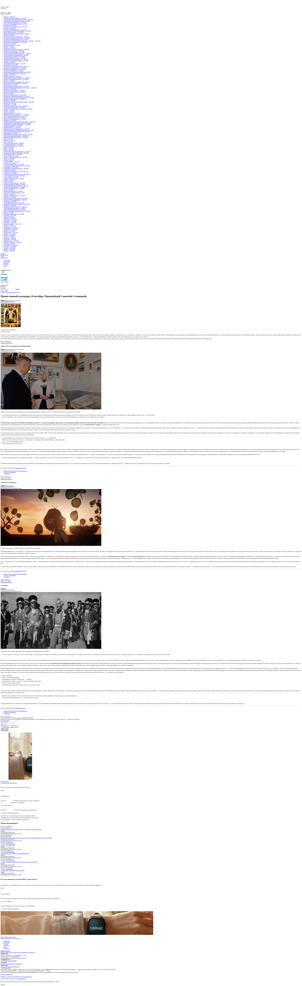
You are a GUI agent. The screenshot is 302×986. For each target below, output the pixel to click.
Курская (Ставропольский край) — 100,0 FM (16, 106)
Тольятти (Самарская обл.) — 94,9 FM (14, 188)
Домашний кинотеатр (6, 343)
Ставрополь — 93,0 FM (10, 173)
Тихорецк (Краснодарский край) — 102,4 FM (16, 185)
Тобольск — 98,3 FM (9, 243)
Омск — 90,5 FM (8, 138)
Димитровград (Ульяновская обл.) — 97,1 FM (16, 60)
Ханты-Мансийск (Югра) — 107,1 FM (14, 202)
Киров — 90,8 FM (8, 93)
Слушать (3, 828)
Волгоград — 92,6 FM (10, 43)
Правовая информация (7, 974)
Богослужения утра (6, 836)
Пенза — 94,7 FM (8, 147)
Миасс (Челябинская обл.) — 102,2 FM (14, 117)
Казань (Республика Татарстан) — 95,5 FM (15, 83)
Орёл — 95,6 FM (8, 141)
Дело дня (3, 253)
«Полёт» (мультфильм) (10, 472)
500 (2, 720)
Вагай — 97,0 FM (8, 225)
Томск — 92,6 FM (8, 190)
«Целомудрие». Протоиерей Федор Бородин (12, 870)
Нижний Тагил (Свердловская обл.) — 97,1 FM (16, 129)
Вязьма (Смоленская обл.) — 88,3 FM (14, 50)
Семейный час (9, 869)
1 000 (4, 720)
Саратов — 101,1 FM (9, 163)
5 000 (7, 720)
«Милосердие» (25, 952)
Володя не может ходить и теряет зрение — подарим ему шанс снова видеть (21, 829)
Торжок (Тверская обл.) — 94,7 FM (13, 191)
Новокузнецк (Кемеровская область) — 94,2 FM (16, 131)
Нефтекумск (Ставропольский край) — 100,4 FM (17, 124)
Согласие (9, 800)
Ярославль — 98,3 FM (10, 215)
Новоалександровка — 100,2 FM (12, 242)
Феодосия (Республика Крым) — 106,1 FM (15, 199)
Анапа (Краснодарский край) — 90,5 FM (15, 22)
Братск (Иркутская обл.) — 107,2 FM (14, 32)
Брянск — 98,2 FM (9, 35)
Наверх (3, 937)
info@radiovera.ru (5, 958)
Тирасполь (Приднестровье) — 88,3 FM (14, 184)
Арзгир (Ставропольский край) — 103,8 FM (15, 24)
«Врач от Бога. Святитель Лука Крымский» (15, 471)
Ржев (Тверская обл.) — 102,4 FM (13, 154)
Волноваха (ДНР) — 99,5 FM (11, 45)
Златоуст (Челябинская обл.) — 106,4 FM (15, 73)
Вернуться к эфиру (6, 12)
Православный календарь (13, 292)
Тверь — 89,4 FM (8, 181)
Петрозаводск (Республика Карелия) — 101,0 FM (17, 151)
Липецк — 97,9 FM (9, 110)
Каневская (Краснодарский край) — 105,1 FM (16, 86)
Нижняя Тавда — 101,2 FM (11, 241)
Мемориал (6, 948)
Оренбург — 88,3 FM (9, 140)
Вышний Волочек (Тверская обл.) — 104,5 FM (16, 49)
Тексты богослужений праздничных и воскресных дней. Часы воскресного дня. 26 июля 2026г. (26, 838)
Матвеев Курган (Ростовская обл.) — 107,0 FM (16, 114)
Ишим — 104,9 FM (9, 236)
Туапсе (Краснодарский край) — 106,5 (14, 192)
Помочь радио (4, 728)
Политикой (5, 802)
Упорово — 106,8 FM (9, 248)
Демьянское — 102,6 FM (10, 229)
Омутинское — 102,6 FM (10, 245)
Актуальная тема (10, 843)
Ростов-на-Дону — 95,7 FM (11, 155)
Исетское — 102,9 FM (9, 235)
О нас (5, 266)
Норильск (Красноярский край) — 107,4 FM (16, 136)
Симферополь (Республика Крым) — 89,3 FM (16, 168)
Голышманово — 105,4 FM (11, 228)
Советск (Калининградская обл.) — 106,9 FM (16, 171)
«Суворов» (7, 473)
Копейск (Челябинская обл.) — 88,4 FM (14, 99)
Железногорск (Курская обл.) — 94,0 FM (14, 68)
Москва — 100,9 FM (9, 16)
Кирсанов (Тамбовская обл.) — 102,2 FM (15, 94)
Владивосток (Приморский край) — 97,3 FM (16, 39)
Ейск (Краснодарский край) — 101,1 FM (15, 63)
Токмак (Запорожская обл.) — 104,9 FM (14, 187)
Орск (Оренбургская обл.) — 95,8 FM (14, 143)
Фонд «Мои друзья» (15, 952)
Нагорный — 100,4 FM (10, 239)
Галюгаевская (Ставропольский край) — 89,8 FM (17, 53)
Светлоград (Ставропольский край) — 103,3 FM (17, 165)
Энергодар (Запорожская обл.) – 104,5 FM (15, 209)
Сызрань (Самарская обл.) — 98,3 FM (14, 178)
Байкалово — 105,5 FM (10, 221)
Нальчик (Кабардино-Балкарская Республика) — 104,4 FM (19, 121)
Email (2, 790)
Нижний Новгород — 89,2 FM (12, 127)
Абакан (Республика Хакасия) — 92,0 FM (15, 18)
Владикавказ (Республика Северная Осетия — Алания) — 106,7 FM (22, 41)
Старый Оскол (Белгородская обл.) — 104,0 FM (16, 174)
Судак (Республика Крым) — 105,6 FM (14, 175)
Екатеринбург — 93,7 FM (10, 65)
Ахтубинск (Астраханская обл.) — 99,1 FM (15, 26)
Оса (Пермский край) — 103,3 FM (13, 144)
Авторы (6, 263)
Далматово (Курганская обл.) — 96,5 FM (15, 58)
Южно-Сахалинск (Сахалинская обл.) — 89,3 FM (17, 211)
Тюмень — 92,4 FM (9, 194)
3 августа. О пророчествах (8, 845)
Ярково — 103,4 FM (9, 251)
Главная (3, 292)
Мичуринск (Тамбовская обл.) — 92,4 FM (15, 119)
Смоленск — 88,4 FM (9, 170)
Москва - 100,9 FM (6, 14)
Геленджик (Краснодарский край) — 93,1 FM (16, 55)
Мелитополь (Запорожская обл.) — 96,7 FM (15, 116)
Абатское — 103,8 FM (9, 218)
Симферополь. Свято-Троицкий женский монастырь (15, 853)
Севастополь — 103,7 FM (10, 167)
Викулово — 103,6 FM (10, 226)
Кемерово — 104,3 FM (10, 89)
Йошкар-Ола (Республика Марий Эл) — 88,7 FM (17, 82)
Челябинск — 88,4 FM (10, 205)
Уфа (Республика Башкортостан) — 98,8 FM (15, 198)
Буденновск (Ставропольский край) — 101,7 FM (17, 38)
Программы (7, 260)
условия (11, 727)
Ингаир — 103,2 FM (9, 234)
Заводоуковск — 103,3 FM (11, 232)
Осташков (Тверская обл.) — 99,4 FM (14, 146)
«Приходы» (32, 952)
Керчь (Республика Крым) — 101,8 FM (14, 90)
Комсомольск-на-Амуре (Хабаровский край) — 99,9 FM (19, 97)
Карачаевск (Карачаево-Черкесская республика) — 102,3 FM (20, 87)
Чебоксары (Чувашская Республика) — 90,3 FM (16, 204)
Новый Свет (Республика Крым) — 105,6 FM (16, 137)
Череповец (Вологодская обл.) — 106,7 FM (15, 207)
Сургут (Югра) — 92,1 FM (11, 177)
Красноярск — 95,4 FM (10, 104)
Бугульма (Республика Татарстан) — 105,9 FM (16, 36)
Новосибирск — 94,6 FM (10, 133)
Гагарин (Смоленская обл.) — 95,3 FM (14, 52)
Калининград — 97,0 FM (10, 85)
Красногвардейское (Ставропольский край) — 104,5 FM (19, 102)
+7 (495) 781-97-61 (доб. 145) (18, 958)
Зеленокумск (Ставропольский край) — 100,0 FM (17, 72)
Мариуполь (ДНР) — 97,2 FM (12, 113)
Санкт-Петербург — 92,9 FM (11, 161)
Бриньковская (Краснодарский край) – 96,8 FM (16, 33)
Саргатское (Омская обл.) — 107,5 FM (14, 164)
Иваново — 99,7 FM (9, 75)
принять (3, 984)
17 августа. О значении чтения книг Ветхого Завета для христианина (19, 862)
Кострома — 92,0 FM (9, 100)
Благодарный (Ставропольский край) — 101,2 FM (17, 31)
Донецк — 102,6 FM (9, 62)
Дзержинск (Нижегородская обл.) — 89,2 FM (16, 59)
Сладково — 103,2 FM (10, 246)
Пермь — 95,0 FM (8, 148)
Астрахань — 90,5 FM (10, 25)
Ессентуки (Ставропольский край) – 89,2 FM (16, 66)
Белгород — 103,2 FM (10, 28)
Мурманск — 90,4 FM (10, 120)
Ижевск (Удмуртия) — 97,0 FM (12, 76)
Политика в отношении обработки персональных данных (16, 976)
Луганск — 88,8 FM (9, 111)
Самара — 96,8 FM (9, 160)
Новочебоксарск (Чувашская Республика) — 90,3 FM (18, 134)
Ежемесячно (5, 725)
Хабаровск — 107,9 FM (10, 201)
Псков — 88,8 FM (8, 150)
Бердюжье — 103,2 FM (10, 222)
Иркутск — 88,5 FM (9, 80)
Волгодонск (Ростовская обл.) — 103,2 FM (15, 42)
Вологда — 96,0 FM (9, 46)
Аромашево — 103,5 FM (10, 219)
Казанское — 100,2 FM (10, 238)
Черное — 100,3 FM (9, 249)
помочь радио (4, 255)
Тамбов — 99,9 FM (9, 180)
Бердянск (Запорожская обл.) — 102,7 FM (15, 29)
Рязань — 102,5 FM (9, 158)
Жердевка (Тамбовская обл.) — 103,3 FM (15, 69)
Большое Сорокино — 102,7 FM (12, 224)
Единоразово (14, 725)
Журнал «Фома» (5, 952)
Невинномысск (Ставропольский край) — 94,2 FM (17, 123)
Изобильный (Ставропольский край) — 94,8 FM (17, 77)
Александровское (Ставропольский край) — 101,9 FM (18, 19)
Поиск (17, 289)
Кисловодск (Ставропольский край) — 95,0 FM (16, 96)
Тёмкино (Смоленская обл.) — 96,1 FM (14, 182)
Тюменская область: (9, 216)
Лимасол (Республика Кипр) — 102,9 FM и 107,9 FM (18, 109)
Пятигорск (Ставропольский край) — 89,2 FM (16, 153)
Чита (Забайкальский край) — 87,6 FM (14, 208)
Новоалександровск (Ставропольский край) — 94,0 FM (19, 130)
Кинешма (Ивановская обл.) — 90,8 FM (14, 92)
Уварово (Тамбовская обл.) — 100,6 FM (14, 195)
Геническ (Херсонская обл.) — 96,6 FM (14, 56)
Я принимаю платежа (10, 727)
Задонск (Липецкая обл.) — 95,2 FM (13, 70)
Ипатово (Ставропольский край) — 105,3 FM (16, 79)
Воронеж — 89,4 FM (9, 48)
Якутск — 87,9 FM (9, 212)
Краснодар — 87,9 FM (10, 103)
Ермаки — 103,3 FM (9, 231)
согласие (9, 810)
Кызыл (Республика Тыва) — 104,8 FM (14, 107)
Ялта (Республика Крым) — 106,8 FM (14, 214)
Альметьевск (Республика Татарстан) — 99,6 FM (17, 21)
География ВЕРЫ (10, 852)
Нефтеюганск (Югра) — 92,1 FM (12, 126)
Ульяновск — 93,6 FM (10, 197)
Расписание (7, 262)
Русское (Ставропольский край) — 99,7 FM (15, 157)
